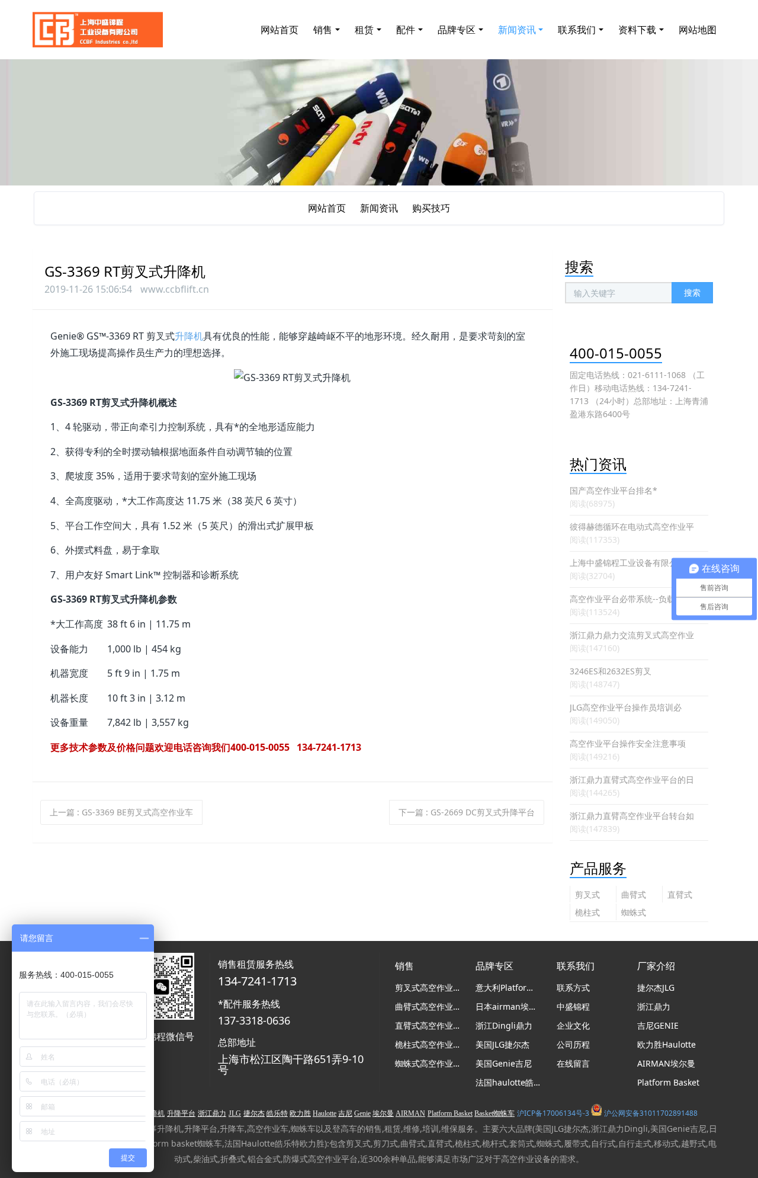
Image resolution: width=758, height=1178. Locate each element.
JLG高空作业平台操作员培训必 (626, 707)
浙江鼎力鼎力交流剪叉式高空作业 (632, 635)
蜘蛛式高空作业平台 (633, 913)
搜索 (692, 292)
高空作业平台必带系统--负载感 (626, 598)
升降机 (189, 335)
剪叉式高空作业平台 (587, 895)
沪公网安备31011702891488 (651, 1113)
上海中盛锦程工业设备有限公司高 (632, 562)
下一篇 (467, 812)
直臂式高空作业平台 (679, 895)
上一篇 (121, 812)
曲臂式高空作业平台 (633, 895)
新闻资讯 (379, 208)
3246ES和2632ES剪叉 (610, 671)
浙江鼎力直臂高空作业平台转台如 (632, 815)
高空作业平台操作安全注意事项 (628, 743)
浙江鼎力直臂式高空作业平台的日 (632, 779)
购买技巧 (431, 208)
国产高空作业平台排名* (613, 490)
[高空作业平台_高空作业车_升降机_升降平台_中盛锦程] (98, 29)
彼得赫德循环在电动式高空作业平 (632, 526)
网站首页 (279, 29)
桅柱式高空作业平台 (587, 913)
